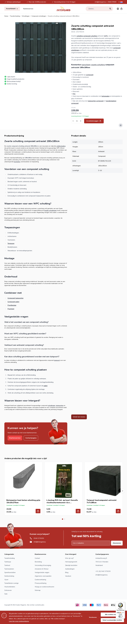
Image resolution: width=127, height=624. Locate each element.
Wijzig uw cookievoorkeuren (44, 587)
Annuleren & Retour (41, 569)
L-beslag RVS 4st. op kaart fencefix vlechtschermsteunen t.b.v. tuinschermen (62, 501)
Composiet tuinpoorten (15, 298)
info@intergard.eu (100, 2)
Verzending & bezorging (43, 565)
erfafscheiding (61, 146)
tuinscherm (86, 64)
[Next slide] (123, 491)
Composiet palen (13, 302)
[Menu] (124, 603)
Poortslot (11, 309)
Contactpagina (30, 438)
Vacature (68, 576)
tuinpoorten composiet (96, 101)
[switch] (120, 616)
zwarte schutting (98, 64)
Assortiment (11, 9)
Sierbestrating (9, 576)
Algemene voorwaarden (43, 576)
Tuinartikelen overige (11, 583)
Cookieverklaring (40, 580)
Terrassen (11, 243)
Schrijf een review (79, 417)
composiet (89, 75)
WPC (106, 36)
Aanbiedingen (70, 569)
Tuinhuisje (7, 562)
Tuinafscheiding (15, 16)
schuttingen (51, 405)
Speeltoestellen (10, 572)
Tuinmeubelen (9, 569)
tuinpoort (57, 360)
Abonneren (117, 543)
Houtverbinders (9, 587)
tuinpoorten (59, 405)
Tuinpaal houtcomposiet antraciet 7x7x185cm (101, 501)
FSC (74, 94)
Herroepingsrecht (71, 562)
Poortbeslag (12, 305)
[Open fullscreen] (40, 47)
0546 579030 (112, 2)
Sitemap (37, 590)
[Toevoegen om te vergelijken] (121, 125)
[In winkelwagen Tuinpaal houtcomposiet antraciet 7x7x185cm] (118, 511)
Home (6, 16)
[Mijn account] (118, 9)
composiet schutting (90, 36)
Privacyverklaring (40, 583)
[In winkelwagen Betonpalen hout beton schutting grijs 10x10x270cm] (38, 511)
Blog (66, 572)
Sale (5, 594)
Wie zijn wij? (69, 558)
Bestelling (38, 562)
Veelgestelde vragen (42, 572)
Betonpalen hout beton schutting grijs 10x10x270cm (23, 501)
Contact (37, 558)
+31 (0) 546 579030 (103, 571)
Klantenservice (28, 9)
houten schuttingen (50, 210)
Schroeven (8, 590)
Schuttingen (26, 16)
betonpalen (106, 96)
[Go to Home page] (63, 8)
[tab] (62, 519)
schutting (80, 36)
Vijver (6, 580)
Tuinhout (7, 565)
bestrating (17, 162)
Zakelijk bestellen (71, 565)
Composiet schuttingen (39, 16)
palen (45, 386)
